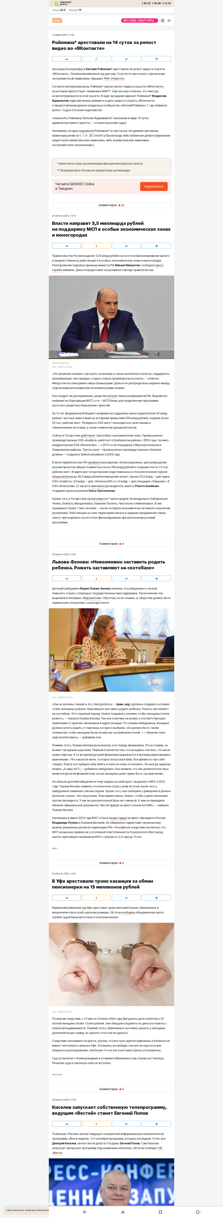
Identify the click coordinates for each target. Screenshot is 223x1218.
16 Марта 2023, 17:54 (63, 35)
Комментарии (111, 205)
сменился (97, 486)
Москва (73, 10)
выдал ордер (118, 818)
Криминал (57, 1074)
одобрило (94, 462)
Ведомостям (91, 598)
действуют (88, 435)
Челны (55, 10)
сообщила (128, 912)
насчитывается (97, 498)
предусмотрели (62, 476)
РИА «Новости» (114, 78)
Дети (54, 848)
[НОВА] (138, 20)
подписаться (153, 186)
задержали (86, 130)
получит (112, 396)
